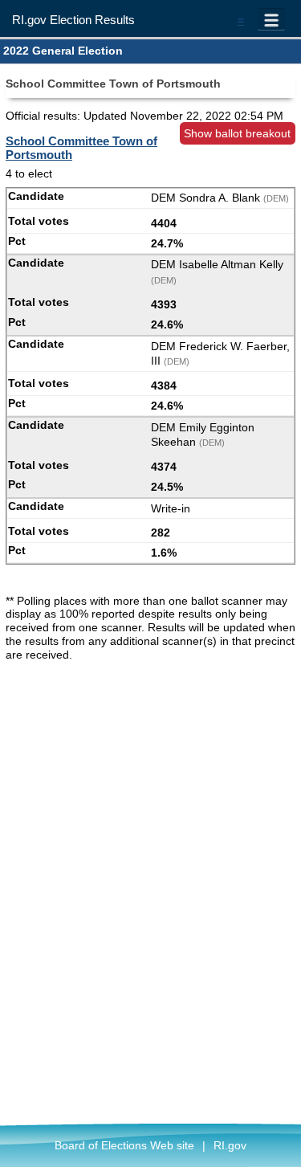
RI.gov (230, 1145)
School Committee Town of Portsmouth (81, 147)
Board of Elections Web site (124, 1145)
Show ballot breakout (237, 133)
